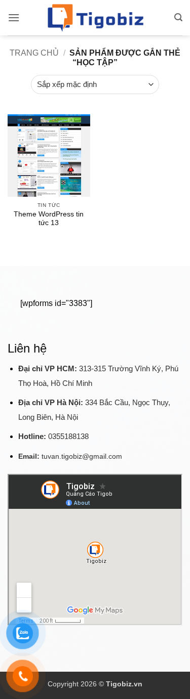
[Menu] (14, 17)
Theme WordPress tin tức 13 (49, 218)
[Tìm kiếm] (178, 17)
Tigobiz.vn (124, 684)
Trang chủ (34, 53)
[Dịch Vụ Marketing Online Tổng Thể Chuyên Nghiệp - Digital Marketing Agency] (95, 17)
